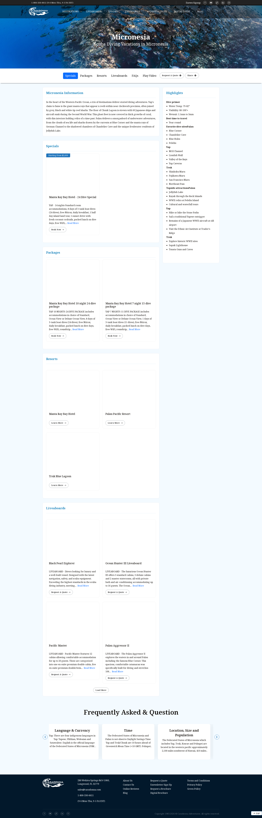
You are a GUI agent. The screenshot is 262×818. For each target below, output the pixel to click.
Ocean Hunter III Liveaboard (123, 563)
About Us (127, 780)
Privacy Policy (194, 784)
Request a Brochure (160, 788)
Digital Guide (182, 11)
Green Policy (193, 788)
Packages (86, 75)
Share (190, 75)
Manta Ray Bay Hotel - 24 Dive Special (72, 197)
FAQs (135, 75)
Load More (101, 690)
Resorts (102, 75)
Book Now (56, 229)
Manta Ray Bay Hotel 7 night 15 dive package (128, 305)
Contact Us (128, 784)
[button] (45, 737)
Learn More (57, 423)
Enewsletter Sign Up (161, 784)
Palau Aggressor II (117, 645)
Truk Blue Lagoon (60, 476)
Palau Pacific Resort (117, 414)
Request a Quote (157, 11)
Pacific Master (58, 645)
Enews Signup (193, 2)
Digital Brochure (159, 792)
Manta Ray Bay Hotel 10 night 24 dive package (72, 305)
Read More (73, 223)
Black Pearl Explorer (62, 563)
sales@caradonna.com (89, 789)
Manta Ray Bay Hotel (62, 414)
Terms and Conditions (198, 780)
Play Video (149, 75)
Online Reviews (131, 788)
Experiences (132, 11)
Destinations (70, 11)
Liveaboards (93, 11)
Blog (200, 11)
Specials (113, 11)
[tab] (70, 76)
